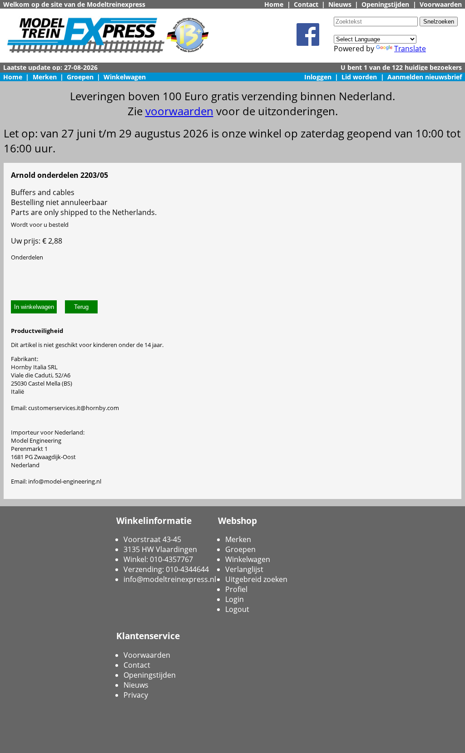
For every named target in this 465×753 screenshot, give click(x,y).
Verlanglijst (244, 569)
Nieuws (339, 4)
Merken (45, 77)
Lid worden (359, 77)
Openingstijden (385, 4)
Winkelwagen (125, 77)
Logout (237, 609)
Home (273, 4)
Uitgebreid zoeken (256, 579)
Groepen (80, 77)
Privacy (136, 695)
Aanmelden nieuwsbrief (424, 77)
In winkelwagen (34, 306)
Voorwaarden (441, 4)
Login (234, 599)
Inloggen (317, 77)
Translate (410, 49)
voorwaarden (179, 110)
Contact (306, 4)
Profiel (236, 589)
